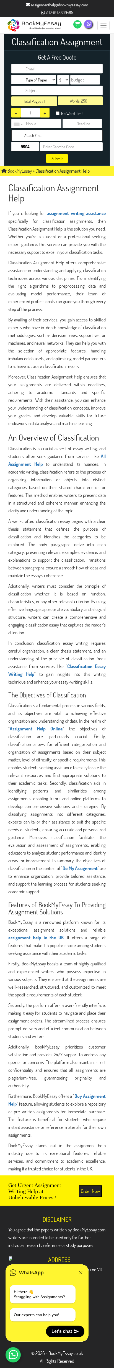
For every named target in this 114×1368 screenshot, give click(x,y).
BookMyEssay (19, 171)
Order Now (90, 1191)
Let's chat (61, 1331)
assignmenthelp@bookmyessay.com (59, 4)
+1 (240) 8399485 (59, 12)
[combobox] (18, 124)
